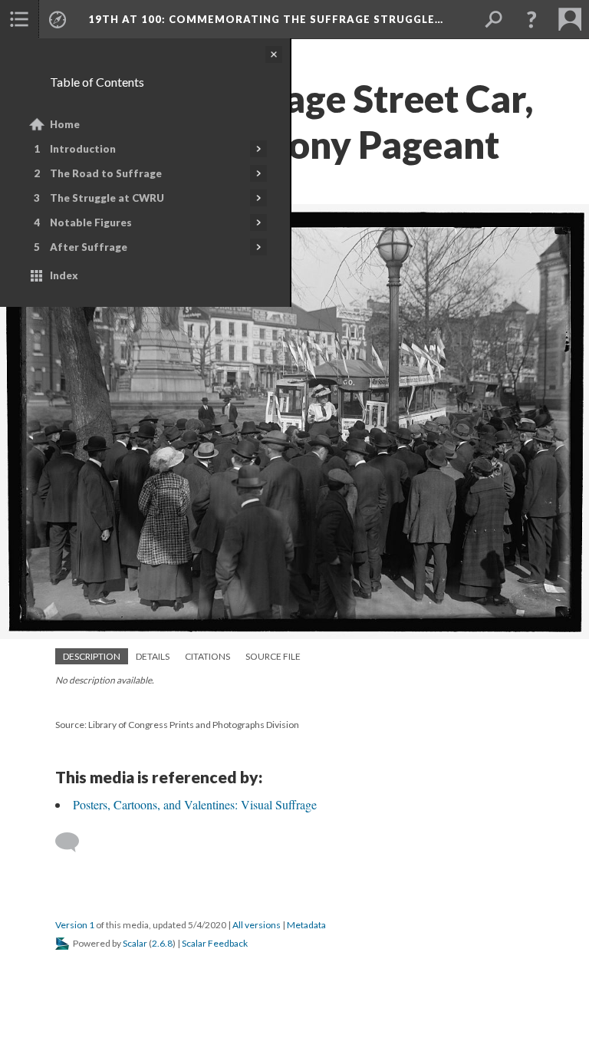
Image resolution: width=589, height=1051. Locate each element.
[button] (531, 19)
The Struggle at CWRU (107, 198)
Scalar (135, 943)
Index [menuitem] (64, 275)
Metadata (306, 925)
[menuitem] (19, 19)
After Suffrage (88, 247)
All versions (256, 925)
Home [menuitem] (65, 124)
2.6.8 (162, 943)
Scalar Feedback (215, 943)
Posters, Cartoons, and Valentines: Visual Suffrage (195, 804)
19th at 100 (265, 19)
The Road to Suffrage (106, 173)
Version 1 (74, 925)
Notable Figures (91, 222)
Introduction (83, 149)
